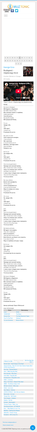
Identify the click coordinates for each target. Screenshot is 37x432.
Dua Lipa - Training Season (10, 369)
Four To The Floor (8, 318)
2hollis (17, 312)
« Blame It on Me (8, 361)
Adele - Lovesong (8, 379)
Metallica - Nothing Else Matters (12, 410)
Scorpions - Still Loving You (11, 414)
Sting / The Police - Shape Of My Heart (13, 381)
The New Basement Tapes (22, 316)
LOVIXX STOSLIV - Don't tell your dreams (14, 392)
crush (5, 312)
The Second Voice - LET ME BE (12, 406)
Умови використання (8, 425)
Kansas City (7, 316)
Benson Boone (19, 320)
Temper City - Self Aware (10, 396)
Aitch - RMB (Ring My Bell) (10, 371)
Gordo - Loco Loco (8, 388)
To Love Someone (8, 320)
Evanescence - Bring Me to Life (12, 377)
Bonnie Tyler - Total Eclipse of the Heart (14, 364)
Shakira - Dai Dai (8, 400)
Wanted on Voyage (15, 76)
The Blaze (18, 314)
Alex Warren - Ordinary (9, 390)
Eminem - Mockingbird (9, 402)
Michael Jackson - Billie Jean (11, 386)
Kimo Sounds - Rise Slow (10, 373)
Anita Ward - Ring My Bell (10, 375)
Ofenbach (18, 318)
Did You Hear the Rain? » (29, 361)
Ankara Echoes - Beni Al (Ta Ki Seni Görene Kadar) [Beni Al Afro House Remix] (18, 366)
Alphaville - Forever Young (10, 412)
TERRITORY (7, 314)
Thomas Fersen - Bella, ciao (11, 404)
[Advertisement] (18, 38)
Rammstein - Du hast (9, 394)
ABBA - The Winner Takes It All (12, 384)
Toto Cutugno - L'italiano (10, 398)
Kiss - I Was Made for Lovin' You (12, 408)
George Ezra (9, 67)
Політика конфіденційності (10, 422)
